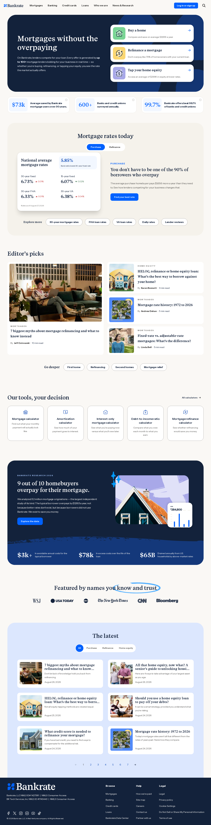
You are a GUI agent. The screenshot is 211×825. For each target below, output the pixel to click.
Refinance (107, 648)
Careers (140, 806)
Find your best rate (124, 197)
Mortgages (111, 793)
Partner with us (143, 818)
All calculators (189, 397)
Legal (162, 793)
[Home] (13, 5)
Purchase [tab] (96, 147)
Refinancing (98, 367)
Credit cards (112, 806)
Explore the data (30, 521)
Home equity (126, 648)
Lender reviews (174, 222)
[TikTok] (39, 813)
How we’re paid (144, 793)
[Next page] (135, 765)
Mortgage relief (153, 367)
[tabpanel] (105, 181)
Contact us (141, 812)
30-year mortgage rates (64, 222)
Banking (110, 799)
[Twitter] (15, 813)
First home (73, 367)
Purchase (92, 648)
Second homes (124, 367)
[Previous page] (76, 765)
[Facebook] (8, 813)
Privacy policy (166, 799)
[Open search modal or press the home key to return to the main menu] (203, 5)
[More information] (66, 100)
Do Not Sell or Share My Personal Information (181, 812)
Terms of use (165, 818)
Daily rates (148, 222)
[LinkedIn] (27, 813)
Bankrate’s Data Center (117, 818)
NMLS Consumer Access (54, 795)
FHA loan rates (97, 222)
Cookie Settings (167, 806)
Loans (109, 812)
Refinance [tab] (114, 147)
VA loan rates (124, 222)
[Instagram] (21, 813)
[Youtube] (33, 813)
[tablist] (105, 147)
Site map (140, 799)
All (79, 648)
